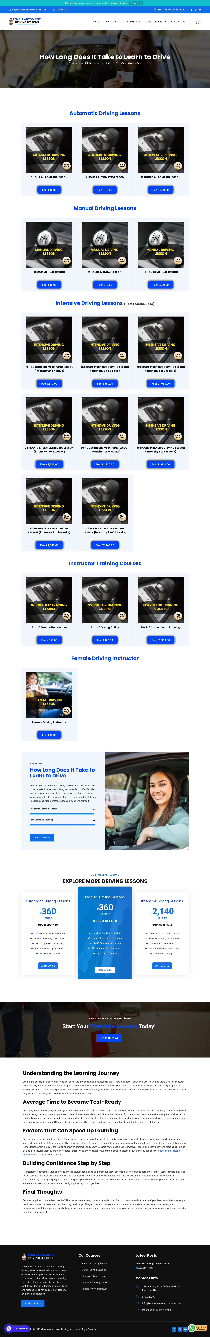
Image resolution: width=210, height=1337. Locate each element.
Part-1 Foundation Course (49, 627)
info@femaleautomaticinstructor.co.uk (29, 10)
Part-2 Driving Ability (105, 627)
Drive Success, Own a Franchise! (109, 1018)
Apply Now (136, 3)
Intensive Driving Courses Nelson (153, 1263)
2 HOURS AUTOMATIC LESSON (105, 177)
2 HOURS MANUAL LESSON (105, 272)
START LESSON (33, 1303)
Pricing (109, 21)
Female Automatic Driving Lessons (59, 1329)
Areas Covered (154, 21)
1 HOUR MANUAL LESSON (49, 272)
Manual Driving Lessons (93, 1269)
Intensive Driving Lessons (94, 1276)
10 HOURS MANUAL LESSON (160, 272)
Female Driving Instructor (49, 722)
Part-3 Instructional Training (160, 627)
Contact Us (178, 21)
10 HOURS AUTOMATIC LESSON (160, 177)
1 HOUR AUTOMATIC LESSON (49, 177)
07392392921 (62, 10)
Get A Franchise (131, 21)
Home (96, 21)
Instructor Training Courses (95, 1282)
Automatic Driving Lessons (95, 1263)
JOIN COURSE (48, 965)
